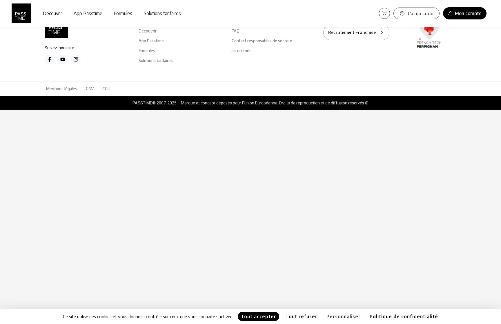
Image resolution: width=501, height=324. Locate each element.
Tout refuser (301, 316)
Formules (123, 13)
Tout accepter (258, 316)
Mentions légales (61, 88)
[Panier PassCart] (384, 13)
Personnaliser (343, 316)
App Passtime (88, 13)
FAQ (235, 30)
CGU (106, 88)
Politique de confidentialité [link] (404, 316)
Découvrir (52, 13)
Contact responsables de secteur (262, 40)
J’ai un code (242, 50)
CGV (90, 88)
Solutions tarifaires (162, 13)
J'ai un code (420, 13)
